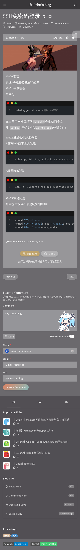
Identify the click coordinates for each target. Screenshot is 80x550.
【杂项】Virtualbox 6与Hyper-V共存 (33, 430)
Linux (6, 535)
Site (5, 372)
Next (71, 276)
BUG (14, 535)
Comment (9, 305)
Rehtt (9, 23)
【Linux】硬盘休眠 (24, 463)
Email (7, 358)
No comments (61, 23)
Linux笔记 (28, 26)
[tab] (13, 401)
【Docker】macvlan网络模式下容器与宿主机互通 (41, 419)
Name (7, 345)
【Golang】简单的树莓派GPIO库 (31, 452)
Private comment (59, 336)
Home (12, 37)
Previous (10, 276)
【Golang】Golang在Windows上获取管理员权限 (40, 441)
